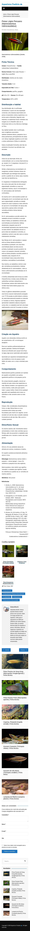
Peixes (16, 29)
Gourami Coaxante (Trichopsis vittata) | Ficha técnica (19, 898)
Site (3, 838)
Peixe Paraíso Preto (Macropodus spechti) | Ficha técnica (18, 883)
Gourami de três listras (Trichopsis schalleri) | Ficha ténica (12, 772)
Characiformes (7, 590)
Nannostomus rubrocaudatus (11, 600)
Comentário (5, 814)
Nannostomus (17, 597)
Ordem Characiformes (8, 29)
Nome (4, 824)
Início (4, 14)
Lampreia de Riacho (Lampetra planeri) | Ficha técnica (19, 913)
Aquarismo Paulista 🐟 (12, 4)
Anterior (7, 650)
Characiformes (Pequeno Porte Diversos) (14, 593)
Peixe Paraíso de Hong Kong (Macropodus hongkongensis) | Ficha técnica (13, 673)
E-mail (4, 831)
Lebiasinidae (7, 597)
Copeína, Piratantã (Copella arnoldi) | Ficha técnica (18, 890)
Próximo (23, 650)
